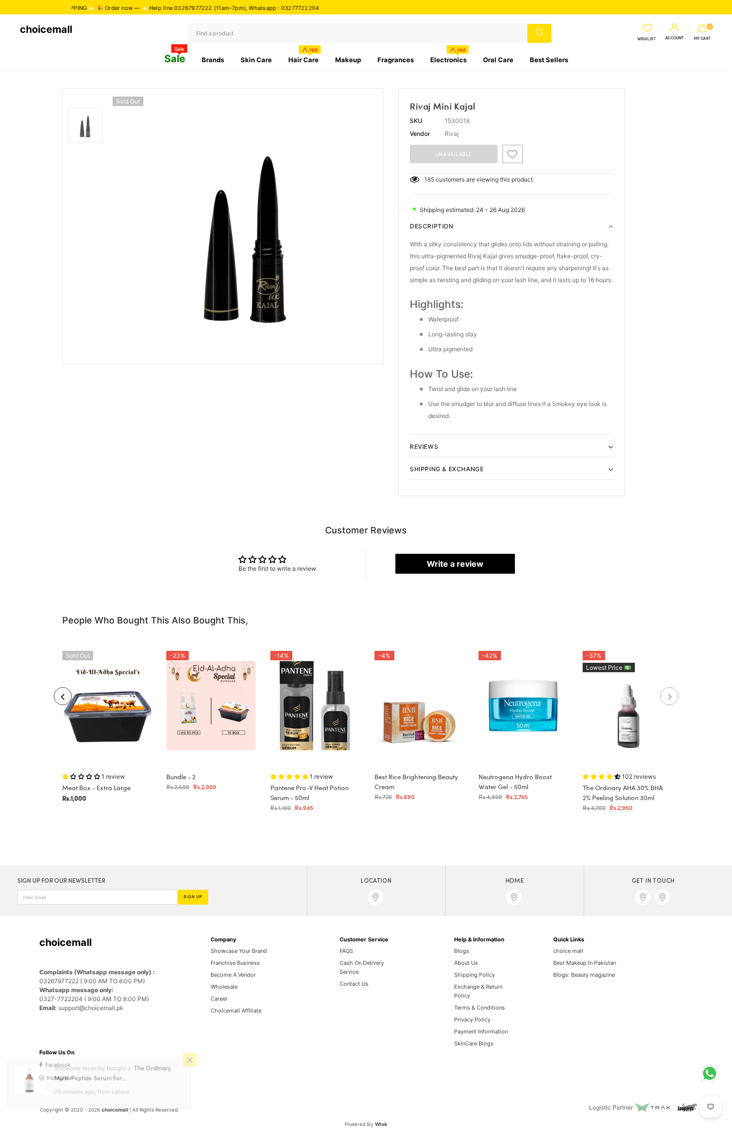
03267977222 (163, 7)
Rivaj (452, 133)
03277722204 (270, 7)
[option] (245, 226)
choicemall (46, 29)
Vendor (420, 133)
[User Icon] (674, 27)
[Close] (190, 1072)
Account (674, 38)
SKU (416, 120)
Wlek (381, 1124)
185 (429, 179)
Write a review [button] (455, 564)
